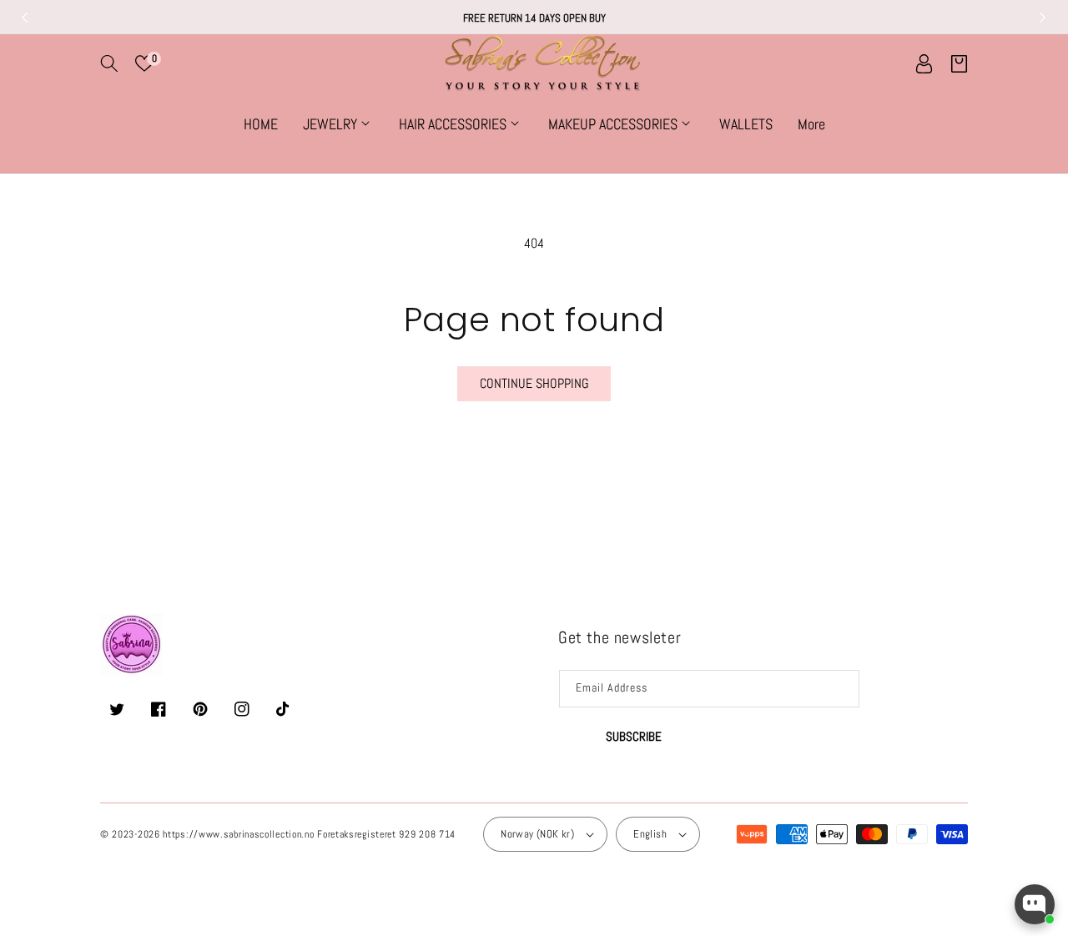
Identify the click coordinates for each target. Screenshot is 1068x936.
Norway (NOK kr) (537, 834)
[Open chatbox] (1035, 904)
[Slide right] (1043, 17)
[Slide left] (25, 17)
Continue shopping (534, 383)
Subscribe (634, 736)
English (650, 834)
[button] (109, 63)
